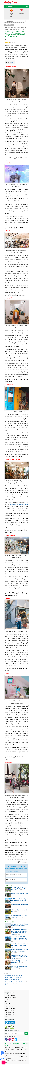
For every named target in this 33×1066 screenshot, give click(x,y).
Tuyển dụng (7, 1001)
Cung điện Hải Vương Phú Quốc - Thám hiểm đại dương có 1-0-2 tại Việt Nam (19, 956)
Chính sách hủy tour (9, 1014)
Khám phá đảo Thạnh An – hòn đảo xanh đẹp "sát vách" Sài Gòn (19, 924)
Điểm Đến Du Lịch (9, 977)
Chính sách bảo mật (9, 1012)
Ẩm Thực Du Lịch (18, 975)
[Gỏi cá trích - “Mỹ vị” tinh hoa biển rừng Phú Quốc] (8, 962)
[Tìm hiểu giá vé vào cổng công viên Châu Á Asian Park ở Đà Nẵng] (8, 900)
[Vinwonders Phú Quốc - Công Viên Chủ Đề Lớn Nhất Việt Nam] (8, 951)
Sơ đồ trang (7, 1003)
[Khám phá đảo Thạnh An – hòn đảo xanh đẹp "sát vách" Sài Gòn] (8, 925)
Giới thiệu (7, 999)
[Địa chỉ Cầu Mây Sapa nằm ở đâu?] (8, 895)
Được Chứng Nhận (9, 1019)
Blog (9, 27)
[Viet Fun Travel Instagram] (9, 1039)
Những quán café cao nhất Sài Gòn (19, 904)
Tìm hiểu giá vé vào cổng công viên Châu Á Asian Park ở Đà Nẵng (19, 899)
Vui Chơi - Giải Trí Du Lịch (20, 982)
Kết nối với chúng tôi (10, 1036)
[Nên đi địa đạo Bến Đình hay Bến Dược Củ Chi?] (8, 968)
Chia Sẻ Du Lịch (18, 977)
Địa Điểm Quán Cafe (9, 984)
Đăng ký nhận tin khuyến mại (12, 1030)
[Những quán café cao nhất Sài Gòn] (8, 906)
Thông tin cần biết (9, 993)
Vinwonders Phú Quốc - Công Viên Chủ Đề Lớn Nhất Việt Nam (19, 950)
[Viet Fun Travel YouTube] (12, 1039)
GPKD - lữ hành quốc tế (10, 997)
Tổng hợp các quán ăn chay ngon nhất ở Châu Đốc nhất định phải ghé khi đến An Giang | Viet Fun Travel (19, 932)
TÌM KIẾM (9, 25)
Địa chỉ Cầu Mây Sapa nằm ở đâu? (19, 893)
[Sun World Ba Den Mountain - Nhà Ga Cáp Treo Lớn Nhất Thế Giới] (8, 945)
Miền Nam (17, 984)
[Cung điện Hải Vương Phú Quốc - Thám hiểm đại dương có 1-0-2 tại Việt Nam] (8, 956)
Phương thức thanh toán (10, 1008)
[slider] (8, 42)
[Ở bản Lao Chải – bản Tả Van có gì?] (8, 911)
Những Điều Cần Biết (10, 979)
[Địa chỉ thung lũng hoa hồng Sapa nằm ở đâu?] (8, 889)
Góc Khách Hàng (9, 1006)
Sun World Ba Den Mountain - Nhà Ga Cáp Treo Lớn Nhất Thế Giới (19, 944)
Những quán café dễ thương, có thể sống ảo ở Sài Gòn (16, 28)
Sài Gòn (17, 979)
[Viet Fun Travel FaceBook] (6, 1039)
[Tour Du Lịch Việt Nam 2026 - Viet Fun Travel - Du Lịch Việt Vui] (11, 2)
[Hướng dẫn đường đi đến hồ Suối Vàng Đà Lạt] (8, 917)
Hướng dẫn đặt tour (9, 1010)
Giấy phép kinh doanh (10, 995)
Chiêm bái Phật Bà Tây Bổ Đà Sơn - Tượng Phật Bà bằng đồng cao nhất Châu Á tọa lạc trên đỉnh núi (19, 938)
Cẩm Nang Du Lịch (15, 27)
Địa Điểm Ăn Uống (9, 982)
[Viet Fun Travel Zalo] (15, 1039)
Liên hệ (6, 1016)
